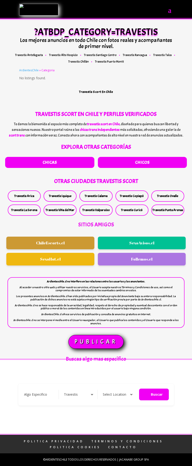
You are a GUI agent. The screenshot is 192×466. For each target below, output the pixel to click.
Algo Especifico (35, 394)
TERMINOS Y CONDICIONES (127, 441)
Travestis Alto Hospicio (63, 55)
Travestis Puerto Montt (109, 62)
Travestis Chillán (78, 62)
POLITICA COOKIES (75, 447)
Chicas (50, 162)
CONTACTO (122, 447)
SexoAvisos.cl (141, 243)
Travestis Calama (96, 196)
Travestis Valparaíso (96, 210)
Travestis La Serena (24, 210)
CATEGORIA (72, 394)
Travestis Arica (24, 196)
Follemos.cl (141, 259)
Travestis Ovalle (167, 196)
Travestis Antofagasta (29, 55)
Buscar (157, 394)
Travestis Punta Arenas (167, 210)
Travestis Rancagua (135, 55)
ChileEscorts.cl (50, 243)
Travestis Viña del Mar (60, 210)
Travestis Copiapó (132, 196)
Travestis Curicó (132, 210)
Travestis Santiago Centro (100, 55)
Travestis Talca (162, 55)
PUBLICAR (96, 341)
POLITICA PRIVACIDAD (54, 441)
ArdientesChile (29, 70)
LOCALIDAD (111, 394)
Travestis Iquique (60, 196)
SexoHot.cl (50, 259)
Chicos (142, 162)
